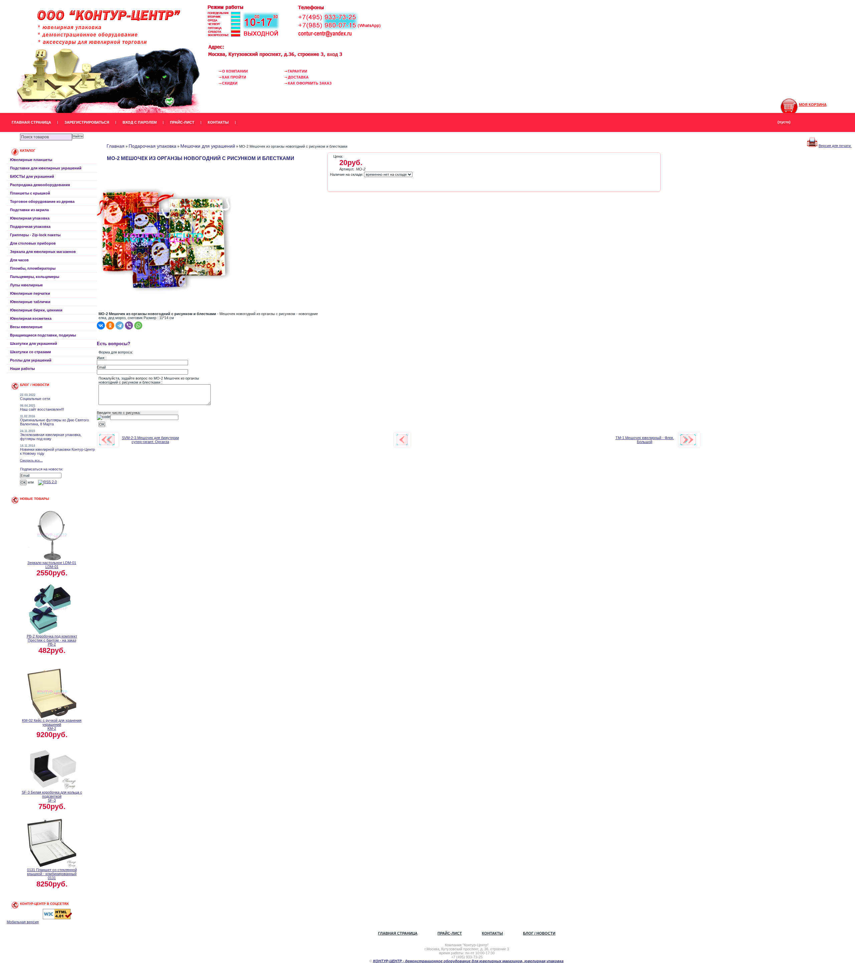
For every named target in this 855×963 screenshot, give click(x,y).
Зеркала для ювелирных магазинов (43, 252)
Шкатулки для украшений (33, 343)
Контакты (218, 122)
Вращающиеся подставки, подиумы (43, 335)
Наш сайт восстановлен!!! (42, 409)
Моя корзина (813, 105)
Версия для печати (835, 146)
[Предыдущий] (107, 439)
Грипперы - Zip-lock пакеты (35, 235)
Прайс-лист (182, 122)
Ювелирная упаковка (29, 218)
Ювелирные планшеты (31, 160)
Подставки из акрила (29, 210)
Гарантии (297, 71)
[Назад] (402, 439)
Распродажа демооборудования (40, 185)
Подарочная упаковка (30, 227)
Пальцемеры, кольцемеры (34, 277)
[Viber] (129, 325)
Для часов (19, 260)
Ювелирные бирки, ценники (36, 310)
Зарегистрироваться (86, 122)
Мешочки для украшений (207, 146)
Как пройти (234, 77)
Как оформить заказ (310, 83)
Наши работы (22, 369)
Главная (116, 146)
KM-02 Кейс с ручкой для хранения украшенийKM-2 (51, 724)
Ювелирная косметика (30, 318)
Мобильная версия (23, 922)
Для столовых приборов (33, 243)
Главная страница (31, 122)
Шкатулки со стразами (30, 352)
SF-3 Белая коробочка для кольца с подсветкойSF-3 (52, 796)
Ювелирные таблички (30, 302)
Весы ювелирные (26, 327)
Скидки (229, 83)
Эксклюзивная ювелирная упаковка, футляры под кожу (50, 437)
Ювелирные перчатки (30, 293)
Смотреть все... (31, 460)
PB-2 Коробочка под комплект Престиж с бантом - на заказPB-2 (52, 640)
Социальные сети (35, 399)
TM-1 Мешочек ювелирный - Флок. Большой (645, 440)
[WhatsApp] (138, 325)
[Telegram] (120, 325)
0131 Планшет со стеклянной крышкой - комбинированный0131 (52, 874)
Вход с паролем (140, 122)
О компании (235, 71)
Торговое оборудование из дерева (42, 201)
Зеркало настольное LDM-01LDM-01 (51, 565)
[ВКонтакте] (101, 325)
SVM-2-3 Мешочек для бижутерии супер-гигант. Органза (150, 440)
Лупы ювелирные (26, 285)
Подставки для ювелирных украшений (45, 168)
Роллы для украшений (30, 360)
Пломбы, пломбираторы (32, 268)
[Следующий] (688, 439)
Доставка (298, 77)
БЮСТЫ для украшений (32, 176)
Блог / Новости (539, 933)
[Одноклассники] (110, 325)
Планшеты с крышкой (30, 193)
